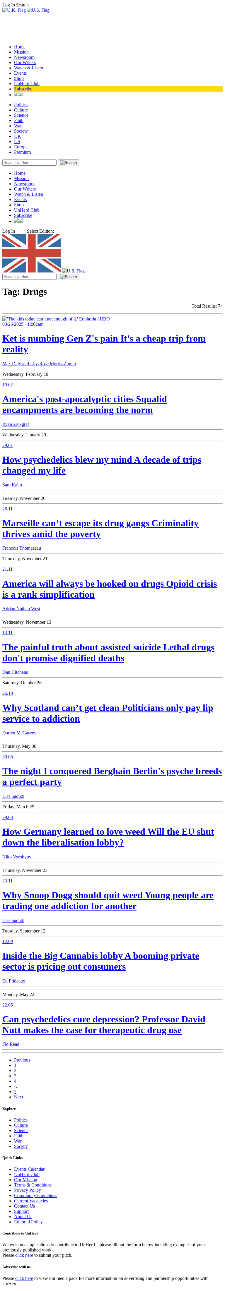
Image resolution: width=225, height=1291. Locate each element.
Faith (18, 120)
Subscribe (23, 88)
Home (19, 46)
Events (20, 73)
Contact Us (24, 1205)
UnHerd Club (27, 83)
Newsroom (24, 57)
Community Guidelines (35, 1195)
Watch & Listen (28, 67)
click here (24, 1255)
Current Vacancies (31, 1200)
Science (21, 115)
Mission (21, 51)
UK (17, 136)
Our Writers (25, 62)
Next (18, 1096)
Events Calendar (29, 1169)
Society (21, 130)
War (18, 125)
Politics (21, 104)
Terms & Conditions (33, 1184)
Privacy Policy (27, 1190)
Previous (22, 1059)
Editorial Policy (28, 1221)
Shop (19, 78)
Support (21, 1211)
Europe (21, 146)
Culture (21, 109)
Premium (22, 152)
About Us (23, 1216)
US (17, 141)
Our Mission (25, 1179)
